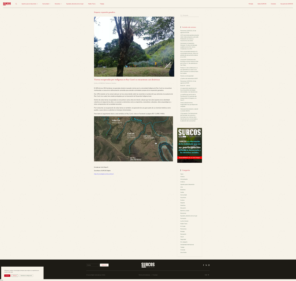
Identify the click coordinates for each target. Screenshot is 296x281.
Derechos (114, 83)
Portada (251, 4)
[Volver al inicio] (7, 4)
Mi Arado (182, 226)
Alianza (182, 176)
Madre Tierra (91, 4)
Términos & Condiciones (144, 275)
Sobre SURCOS (262, 4)
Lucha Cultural (184, 221)
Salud (182, 237)
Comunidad (183, 195)
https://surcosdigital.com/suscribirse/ (104, 174)
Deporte (182, 203)
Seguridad (183, 239)
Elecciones (183, 213)
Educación (183, 208)
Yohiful (103, 275)
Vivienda (182, 250)
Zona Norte (183, 252)
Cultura (182, 200)
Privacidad (155, 275)
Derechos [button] (57, 4)
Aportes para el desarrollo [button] (29, 4)
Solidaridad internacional (187, 244)
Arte (181, 187)
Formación (183, 218)
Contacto (273, 4)
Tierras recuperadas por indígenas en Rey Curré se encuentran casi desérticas (127, 79)
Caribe (182, 192)
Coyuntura (183, 197)
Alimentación (184, 179)
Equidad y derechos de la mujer (75, 4)
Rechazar (15, 275)
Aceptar (7, 275)
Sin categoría (183, 242)
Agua (181, 174)
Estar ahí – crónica (185, 85)
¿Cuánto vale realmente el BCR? (189, 78)
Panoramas (183, 229)
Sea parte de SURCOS (287, 4)
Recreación (183, 234)
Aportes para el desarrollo (187, 184)
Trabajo (102, 4)
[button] (16, 4)
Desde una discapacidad (186, 76)
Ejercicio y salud (184, 210)
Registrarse (104, 265)
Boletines (183, 190)
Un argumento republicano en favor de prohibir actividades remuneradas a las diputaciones (188, 90)
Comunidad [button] (45, 4)
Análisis (182, 182)
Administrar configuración (26, 275)
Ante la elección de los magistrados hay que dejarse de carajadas (188, 104)
